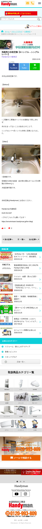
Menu (37, 2)
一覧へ (22, 239)
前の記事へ (9, 239)
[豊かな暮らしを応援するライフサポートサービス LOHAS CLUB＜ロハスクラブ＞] (10, 472)
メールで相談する (22, 458)
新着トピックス (11, 352)
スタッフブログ (11, 357)
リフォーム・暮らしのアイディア (17, 346)
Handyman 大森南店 (9, 57)
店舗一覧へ (21, 362)
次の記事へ (33, 239)
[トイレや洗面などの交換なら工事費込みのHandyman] (21, 505)
